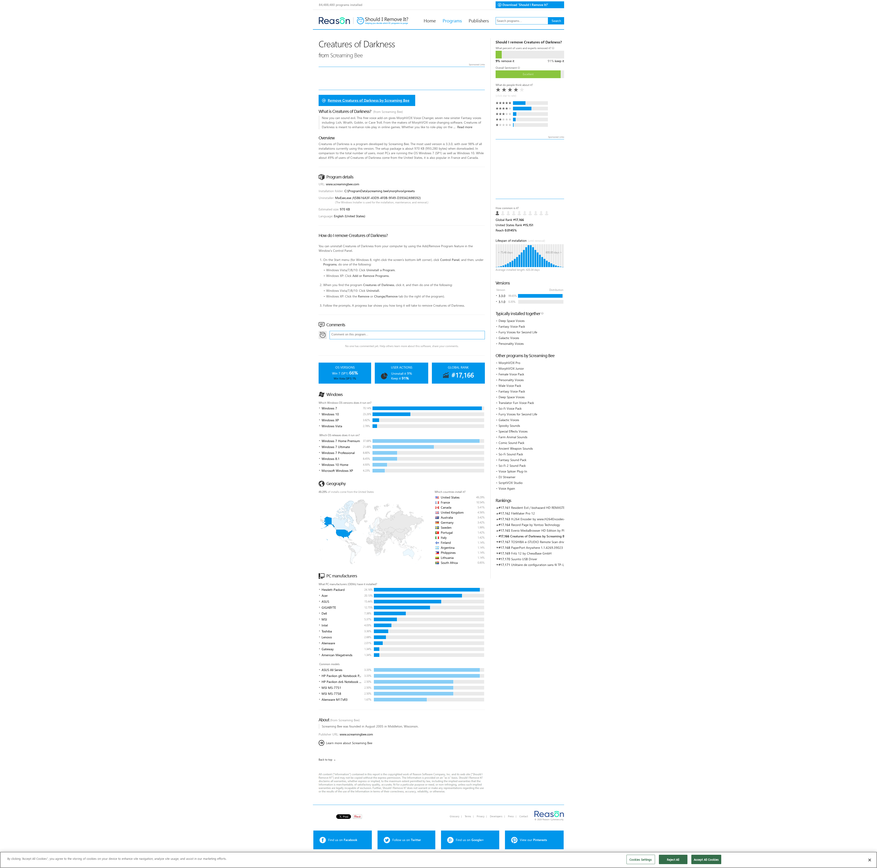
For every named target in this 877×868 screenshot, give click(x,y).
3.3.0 (502, 296)
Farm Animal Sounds (513, 437)
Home (430, 20)
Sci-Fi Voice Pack (510, 408)
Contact (523, 816)
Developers (496, 816)
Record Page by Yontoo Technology (535, 525)
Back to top (325, 759)
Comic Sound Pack (511, 443)
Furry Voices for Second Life (518, 332)
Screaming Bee (346, 55)
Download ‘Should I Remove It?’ (525, 5)
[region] (438, 860)
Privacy (480, 816)
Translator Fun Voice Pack (516, 403)
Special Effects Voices (513, 431)
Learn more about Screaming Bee (349, 743)
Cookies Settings (640, 859)
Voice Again (507, 488)
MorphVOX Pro (509, 363)
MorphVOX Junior (511, 368)
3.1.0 (502, 302)
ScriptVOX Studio (511, 482)
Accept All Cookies (706, 859)
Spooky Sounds (509, 425)
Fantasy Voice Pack (512, 326)
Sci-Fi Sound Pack (511, 454)
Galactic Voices (509, 338)
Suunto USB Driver (524, 559)
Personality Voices (511, 343)
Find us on (342, 840)
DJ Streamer (507, 477)
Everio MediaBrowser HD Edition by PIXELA (541, 530)
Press (511, 816)
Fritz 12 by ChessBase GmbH (531, 553)
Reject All (673, 859)
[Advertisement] (530, 169)
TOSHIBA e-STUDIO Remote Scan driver (539, 542)
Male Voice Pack (510, 385)
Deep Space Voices (512, 321)
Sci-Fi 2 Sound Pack (512, 465)
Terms (468, 816)
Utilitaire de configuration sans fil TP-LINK (540, 565)
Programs (452, 20)
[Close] (870, 860)
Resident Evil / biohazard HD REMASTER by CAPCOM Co (550, 507)
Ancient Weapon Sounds (516, 448)
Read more (464, 127)
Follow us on (406, 840)
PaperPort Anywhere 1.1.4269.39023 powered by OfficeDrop (553, 547)
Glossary (454, 816)
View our (533, 840)
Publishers (479, 20)
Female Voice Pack (511, 374)
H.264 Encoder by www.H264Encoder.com (540, 519)
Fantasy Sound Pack (512, 460)
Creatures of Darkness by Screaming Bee (539, 536)
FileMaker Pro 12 (523, 513)
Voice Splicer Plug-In (513, 471)
